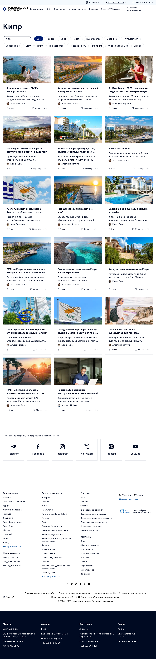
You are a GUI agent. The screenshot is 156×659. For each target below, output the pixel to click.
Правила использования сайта (40, 593)
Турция (6, 505)
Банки (63, 39)
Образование (12, 46)
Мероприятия (87, 570)
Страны (84, 505)
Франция (46, 545)
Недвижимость (78, 46)
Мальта (6, 530)
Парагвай (7, 534)
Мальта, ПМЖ (48, 553)
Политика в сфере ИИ (62, 597)
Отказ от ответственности (132, 593)
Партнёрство (87, 565)
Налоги (76, 39)
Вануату (7, 497)
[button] (27, 84)
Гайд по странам (11, 561)
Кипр (44, 505)
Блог (82, 497)
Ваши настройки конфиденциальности (100, 597)
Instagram (62, 453)
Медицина (112, 39)
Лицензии (85, 557)
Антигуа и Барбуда (12, 510)
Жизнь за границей (118, 46)
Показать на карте (12, 641)
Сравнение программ (91, 526)
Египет (6, 538)
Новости (84, 501)
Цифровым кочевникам (91, 510)
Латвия (45, 518)
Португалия (47, 510)
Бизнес (137, 46)
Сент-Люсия (9, 526)
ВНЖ (48, 9)
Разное (50, 39)
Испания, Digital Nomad (53, 534)
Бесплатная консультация (134, 9)
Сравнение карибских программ (96, 518)
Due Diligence (93, 39)
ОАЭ (44, 522)
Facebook (38, 453)
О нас (103, 9)
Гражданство (37, 9)
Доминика (8, 518)
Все (39, 39)
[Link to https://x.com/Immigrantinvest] (84, 584)
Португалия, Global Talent (54, 514)
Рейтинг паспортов (90, 530)
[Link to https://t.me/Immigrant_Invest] (71, 584)
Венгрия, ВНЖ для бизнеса (55, 530)
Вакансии (85, 574)
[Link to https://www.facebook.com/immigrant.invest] (67, 584)
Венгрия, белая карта (52, 526)
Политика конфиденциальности (74, 593)
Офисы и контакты (89, 545)
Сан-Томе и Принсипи (14, 501)
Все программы (10, 546)
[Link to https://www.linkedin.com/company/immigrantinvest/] (80, 584)
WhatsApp (115, 9)
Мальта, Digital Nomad (52, 557)
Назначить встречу (128, 499)
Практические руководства (94, 522)
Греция (45, 501)
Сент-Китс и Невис (12, 522)
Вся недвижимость (12, 565)
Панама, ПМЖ (49, 572)
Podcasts (111, 453)
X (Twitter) (87, 453)
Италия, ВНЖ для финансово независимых (56, 567)
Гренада (7, 514)
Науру (6, 542)
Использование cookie (105, 593)
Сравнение (59, 9)
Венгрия (46, 497)
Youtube (135, 453)
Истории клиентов (77, 9)
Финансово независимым (93, 514)
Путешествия (131, 39)
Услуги (83, 561)
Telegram (13, 453)
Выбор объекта (10, 557)
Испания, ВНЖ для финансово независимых (57, 539)
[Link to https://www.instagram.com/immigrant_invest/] (76, 584)
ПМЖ (40, 46)
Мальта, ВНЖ (48, 549)
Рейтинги (97, 46)
